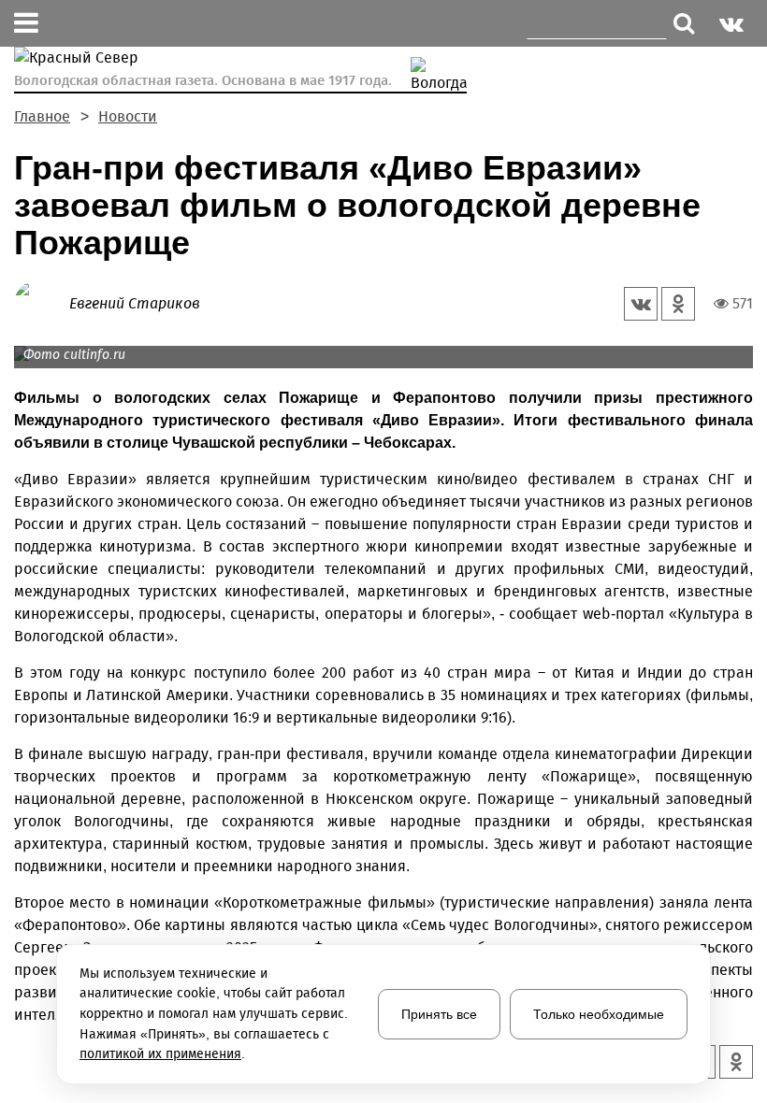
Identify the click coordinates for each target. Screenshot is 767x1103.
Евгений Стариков (134, 303)
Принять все (439, 1014)
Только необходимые (598, 1014)
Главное (42, 116)
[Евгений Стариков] (41, 302)
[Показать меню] (26, 23)
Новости (127, 116)
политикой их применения (160, 1054)
